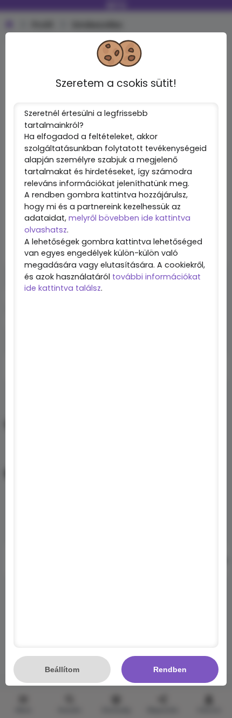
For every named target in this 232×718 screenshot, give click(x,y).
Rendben (170, 669)
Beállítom (62, 669)
